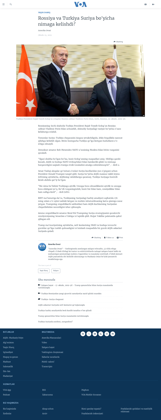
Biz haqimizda (9, 409)
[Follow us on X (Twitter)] (88, 333)
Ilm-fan (6, 371)
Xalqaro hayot (48, 347)
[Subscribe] (112, 333)
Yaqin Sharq (44, 13)
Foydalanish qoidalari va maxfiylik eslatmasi (136, 410)
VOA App (7, 390)
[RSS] (100, 333)
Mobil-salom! (48, 362)
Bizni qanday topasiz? (91, 409)
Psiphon (85, 390)
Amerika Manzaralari (51, 338)
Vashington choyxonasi (52, 352)
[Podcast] (106, 333)
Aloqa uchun (48, 409)
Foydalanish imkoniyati (92, 413)
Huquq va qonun (10, 357)
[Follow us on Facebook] (82, 333)
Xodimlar (7, 413)
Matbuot (7, 362)
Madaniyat (8, 376)
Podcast (6, 395)
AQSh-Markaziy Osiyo (13, 338)
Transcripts (47, 366)
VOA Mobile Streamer (91, 395)
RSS (44, 390)
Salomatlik (8, 366)
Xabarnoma (47, 395)
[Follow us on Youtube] (94, 333)
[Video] (153, 4)
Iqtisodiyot (8, 352)
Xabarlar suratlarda (50, 357)
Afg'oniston (8, 343)
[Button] (118, 41)
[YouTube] (145, 4)
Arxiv (44, 413)
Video (44, 343)
